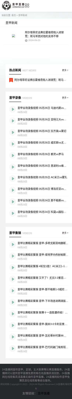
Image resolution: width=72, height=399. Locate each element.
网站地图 (4, 384)
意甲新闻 (22, 15)
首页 (13, 15)
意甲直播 (44, 393)
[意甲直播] (13, 9)
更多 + (65, 70)
